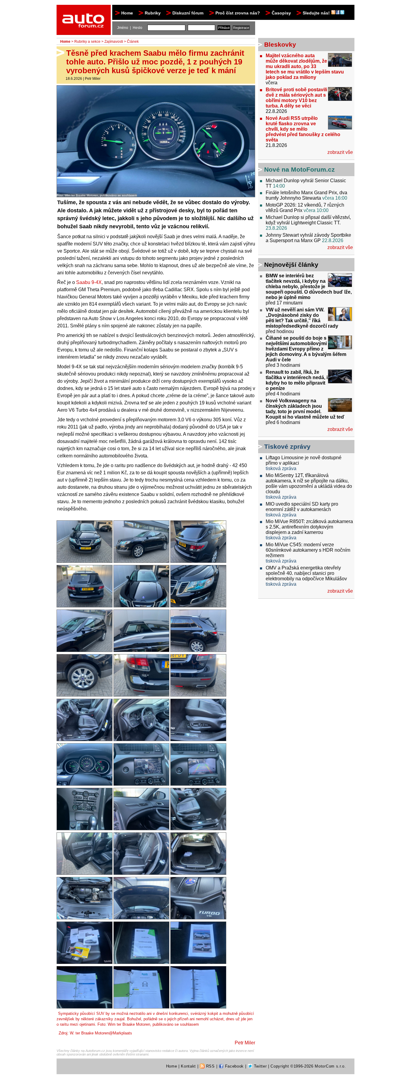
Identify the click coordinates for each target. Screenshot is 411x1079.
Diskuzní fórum (187, 13)
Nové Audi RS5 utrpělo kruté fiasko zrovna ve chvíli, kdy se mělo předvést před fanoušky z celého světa (303, 129)
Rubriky (153, 13)
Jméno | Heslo (129, 28)
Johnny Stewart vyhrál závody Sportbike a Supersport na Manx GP (308, 237)
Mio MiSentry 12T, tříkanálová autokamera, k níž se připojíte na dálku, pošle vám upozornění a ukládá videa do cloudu (309, 483)
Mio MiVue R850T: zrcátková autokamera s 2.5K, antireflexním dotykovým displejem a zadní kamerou (309, 527)
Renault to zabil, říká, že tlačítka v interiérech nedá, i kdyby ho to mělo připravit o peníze (297, 380)
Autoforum (84, 10)
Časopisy (281, 13)
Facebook (234, 1066)
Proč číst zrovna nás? (237, 13)
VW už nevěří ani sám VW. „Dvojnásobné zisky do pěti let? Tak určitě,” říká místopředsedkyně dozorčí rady (302, 318)
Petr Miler (92, 78)
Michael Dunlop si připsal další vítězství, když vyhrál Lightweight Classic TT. (308, 220)
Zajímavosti (113, 41)
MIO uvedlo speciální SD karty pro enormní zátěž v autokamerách (302, 506)
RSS (210, 1066)
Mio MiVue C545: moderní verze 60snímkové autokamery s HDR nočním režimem (308, 550)
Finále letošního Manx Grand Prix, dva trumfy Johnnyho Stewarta (306, 195)
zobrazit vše (340, 152)
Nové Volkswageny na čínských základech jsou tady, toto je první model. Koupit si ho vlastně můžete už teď (305, 408)
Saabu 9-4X (89, 282)
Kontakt (188, 1066)
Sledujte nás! (317, 13)
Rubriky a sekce (87, 41)
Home (127, 13)
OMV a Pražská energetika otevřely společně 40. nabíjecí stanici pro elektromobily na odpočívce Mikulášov (306, 573)
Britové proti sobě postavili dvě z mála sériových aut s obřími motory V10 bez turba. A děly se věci (296, 97)
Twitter (259, 1066)
